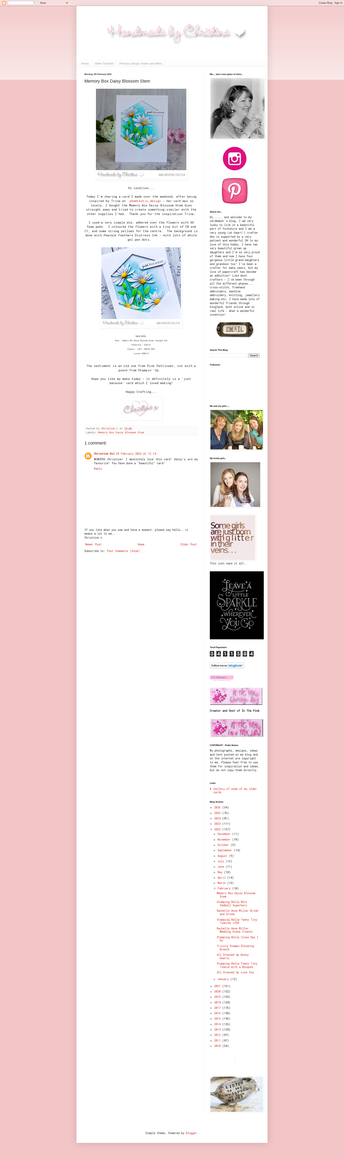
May (221, 872)
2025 (218, 813)
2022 (218, 829)
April (222, 877)
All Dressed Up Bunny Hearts (233, 956)
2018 (218, 1002)
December (225, 834)
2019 (218, 997)
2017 (218, 1008)
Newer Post (93, 544)
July (222, 861)
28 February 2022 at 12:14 (136, 453)
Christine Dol (104, 453)
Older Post (189, 544)
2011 (218, 1040)
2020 (218, 991)
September (226, 850)
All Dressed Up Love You (235, 972)
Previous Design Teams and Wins (140, 63)
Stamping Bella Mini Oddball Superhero (232, 903)
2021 (218, 986)
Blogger (191, 1133)
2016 (218, 1013)
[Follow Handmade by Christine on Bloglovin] (227, 667)
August (223, 856)
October (224, 845)
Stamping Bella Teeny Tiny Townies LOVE (237, 921)
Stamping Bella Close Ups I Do (237, 938)
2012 (218, 1035)
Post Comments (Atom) (123, 551)
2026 (218, 807)
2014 (218, 1024)
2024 (218, 818)
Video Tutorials (104, 63)
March (222, 883)
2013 (218, 1029)
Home (85, 63)
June (222, 866)
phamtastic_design (145, 201)
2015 (218, 1018)
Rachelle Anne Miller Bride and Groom (237, 912)
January (224, 979)
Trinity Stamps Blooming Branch (235, 947)
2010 (218, 1046)
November (225, 839)
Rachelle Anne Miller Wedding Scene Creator (235, 930)
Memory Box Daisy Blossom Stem (121, 432)
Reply (98, 468)
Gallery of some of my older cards (235, 790)
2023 (218, 824)
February (225, 888)
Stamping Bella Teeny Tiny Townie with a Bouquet (237, 965)
